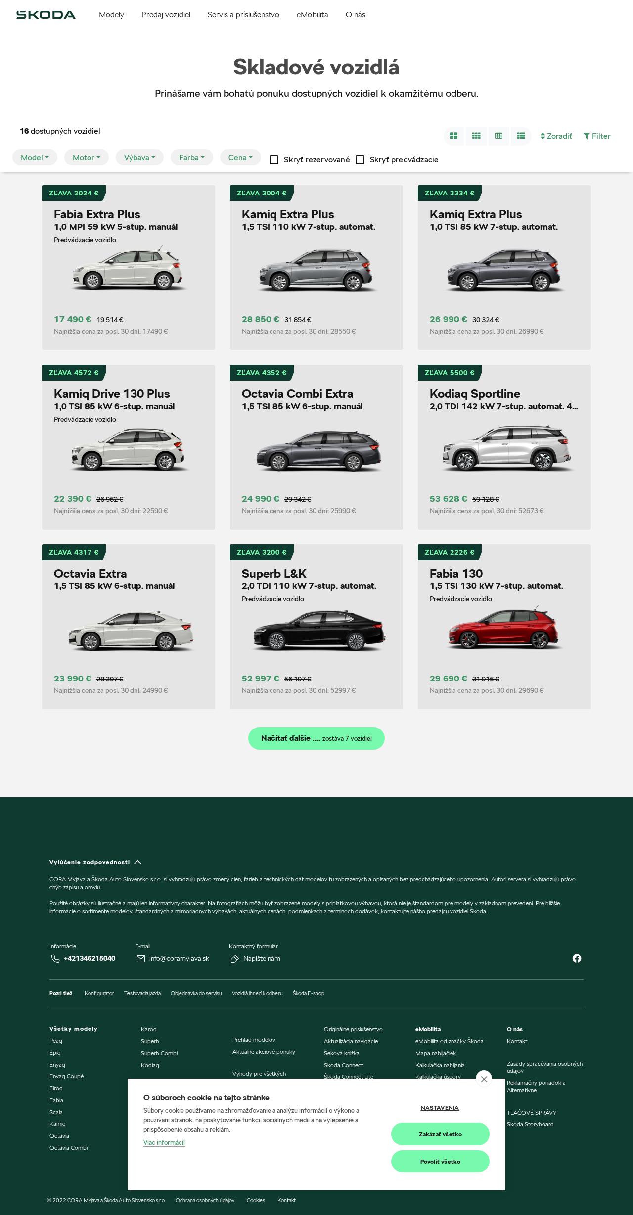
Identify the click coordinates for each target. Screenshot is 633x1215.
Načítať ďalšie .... (316, 738)
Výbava (136, 157)
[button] (454, 136)
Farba (189, 157)
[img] (46, 15)
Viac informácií (164, 1142)
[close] (484, 1078)
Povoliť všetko (440, 1161)
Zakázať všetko (440, 1134)
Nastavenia (440, 1107)
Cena (237, 157)
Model (32, 157)
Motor (83, 157)
